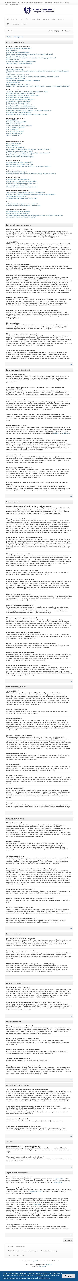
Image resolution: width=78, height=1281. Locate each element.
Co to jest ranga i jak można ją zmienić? (18, 84)
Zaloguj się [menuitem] (66, 31)
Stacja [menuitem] (33, 19)
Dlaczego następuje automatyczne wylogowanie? (21, 61)
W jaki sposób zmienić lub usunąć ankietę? (19, 101)
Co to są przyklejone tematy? (15, 131)
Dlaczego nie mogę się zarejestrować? (17, 52)
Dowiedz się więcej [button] (43, 1278)
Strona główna (20, 1246)
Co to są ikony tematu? (13, 135)
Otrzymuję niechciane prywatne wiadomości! (19, 164)
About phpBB (58, 1182)
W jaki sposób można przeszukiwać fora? (18, 179)
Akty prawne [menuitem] (61, 19)
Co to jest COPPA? (12, 50)
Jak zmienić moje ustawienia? (15, 69)
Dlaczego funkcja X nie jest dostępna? (17, 213)
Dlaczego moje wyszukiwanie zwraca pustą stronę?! (21, 183)
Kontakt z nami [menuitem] (14, 1251)
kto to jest (37, 1204)
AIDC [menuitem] (53, 19)
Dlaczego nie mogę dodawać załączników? (19, 105)
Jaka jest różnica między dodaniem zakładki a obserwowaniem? (25, 192)
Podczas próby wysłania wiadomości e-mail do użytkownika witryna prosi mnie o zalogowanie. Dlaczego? (37, 86)
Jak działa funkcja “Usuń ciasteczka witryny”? (19, 63)
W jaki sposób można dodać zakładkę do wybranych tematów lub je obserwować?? (31, 194)
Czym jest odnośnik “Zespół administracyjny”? (20, 157)
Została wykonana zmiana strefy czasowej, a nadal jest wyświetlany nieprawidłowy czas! (32, 77)
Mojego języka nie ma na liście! (15, 78)
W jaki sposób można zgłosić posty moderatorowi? (21, 109)
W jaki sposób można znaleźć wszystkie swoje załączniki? (23, 206)
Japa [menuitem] (38, 19)
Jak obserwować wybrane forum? (16, 196)
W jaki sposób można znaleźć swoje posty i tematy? (21, 187)
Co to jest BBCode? (12, 120)
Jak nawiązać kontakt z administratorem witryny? (21, 217)
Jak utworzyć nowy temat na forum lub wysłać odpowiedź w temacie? (27, 92)
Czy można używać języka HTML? (16, 122)
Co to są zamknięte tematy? (14, 133)
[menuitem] (29, 1250)
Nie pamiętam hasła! (12, 60)
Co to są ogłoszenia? (12, 129)
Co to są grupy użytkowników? (15, 147)
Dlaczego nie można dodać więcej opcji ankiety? (20, 99)
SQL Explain (42, 1266)
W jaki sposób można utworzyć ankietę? (18, 97)
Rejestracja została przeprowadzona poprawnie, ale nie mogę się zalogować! (29, 54)
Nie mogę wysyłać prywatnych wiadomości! (19, 162)
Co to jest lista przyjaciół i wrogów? (16, 172)
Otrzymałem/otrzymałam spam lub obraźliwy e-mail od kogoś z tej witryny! (28, 166)
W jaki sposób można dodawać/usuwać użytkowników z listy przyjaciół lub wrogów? (31, 174)
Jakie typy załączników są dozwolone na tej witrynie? (22, 204)
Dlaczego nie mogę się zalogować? (16, 56)
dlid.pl (11, 1246)
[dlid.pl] (39, 10)
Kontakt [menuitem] (23, 24)
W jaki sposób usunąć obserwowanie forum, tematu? (22, 198)
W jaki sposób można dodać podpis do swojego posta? (22, 95)
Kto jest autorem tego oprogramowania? (18, 211)
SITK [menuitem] (26, 19)
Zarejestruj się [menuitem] (54, 31)
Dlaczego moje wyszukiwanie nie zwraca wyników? (21, 181)
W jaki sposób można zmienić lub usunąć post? (20, 93)
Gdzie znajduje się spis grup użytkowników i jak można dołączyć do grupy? (28, 149)
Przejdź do (67, 1240)
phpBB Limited (59, 1179)
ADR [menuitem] (7, 24)
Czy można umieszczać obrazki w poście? (19, 125)
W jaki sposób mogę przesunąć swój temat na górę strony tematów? (26, 114)
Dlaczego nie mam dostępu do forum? (17, 103)
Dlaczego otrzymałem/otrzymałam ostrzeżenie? (20, 107)
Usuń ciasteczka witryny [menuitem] (49, 1251)
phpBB (35, 1261)
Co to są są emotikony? (13, 124)
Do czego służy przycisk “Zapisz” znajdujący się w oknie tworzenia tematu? (28, 110)
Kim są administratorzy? (13, 143)
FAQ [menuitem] (10, 31)
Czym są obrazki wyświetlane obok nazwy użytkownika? (23, 80)
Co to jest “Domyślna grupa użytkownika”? (19, 155)
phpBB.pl (55, 433)
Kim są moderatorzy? (12, 145)
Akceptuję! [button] (68, 1276)
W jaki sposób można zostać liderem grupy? (19, 151)
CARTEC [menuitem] (46, 19)
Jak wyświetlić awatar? (13, 82)
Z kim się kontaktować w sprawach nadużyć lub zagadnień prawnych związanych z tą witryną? (34, 215)
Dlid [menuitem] (21, 19)
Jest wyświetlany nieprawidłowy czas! (17, 75)
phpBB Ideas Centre (36, 1191)
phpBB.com (65, 433)
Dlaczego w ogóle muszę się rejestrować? (18, 48)
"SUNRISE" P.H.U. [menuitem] (11, 19)
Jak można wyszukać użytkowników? (17, 185)
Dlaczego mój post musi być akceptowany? (19, 112)
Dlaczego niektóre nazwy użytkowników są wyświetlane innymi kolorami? (28, 153)
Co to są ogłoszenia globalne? (15, 127)
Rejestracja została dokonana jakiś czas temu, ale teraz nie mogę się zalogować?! (31, 58)
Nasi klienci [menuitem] (15, 24)
